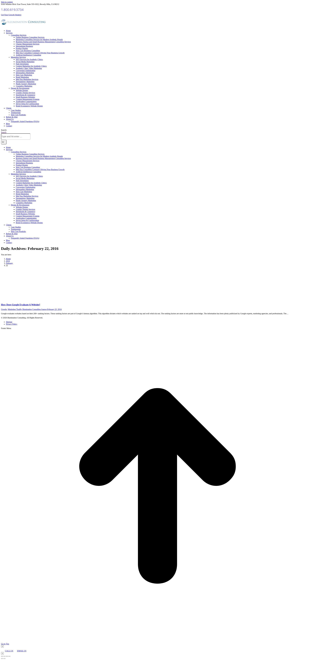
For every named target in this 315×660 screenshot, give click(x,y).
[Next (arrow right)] (4, 658)
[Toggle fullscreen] (7, 656)
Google (4, 309)
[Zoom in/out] (9, 656)
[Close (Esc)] (2, 656)
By (33, 309)
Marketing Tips (14, 309)
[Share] (4, 656)
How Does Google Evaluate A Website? (20, 304)
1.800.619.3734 (12, 9)
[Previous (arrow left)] (2, 658)
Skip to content (7, 2)
